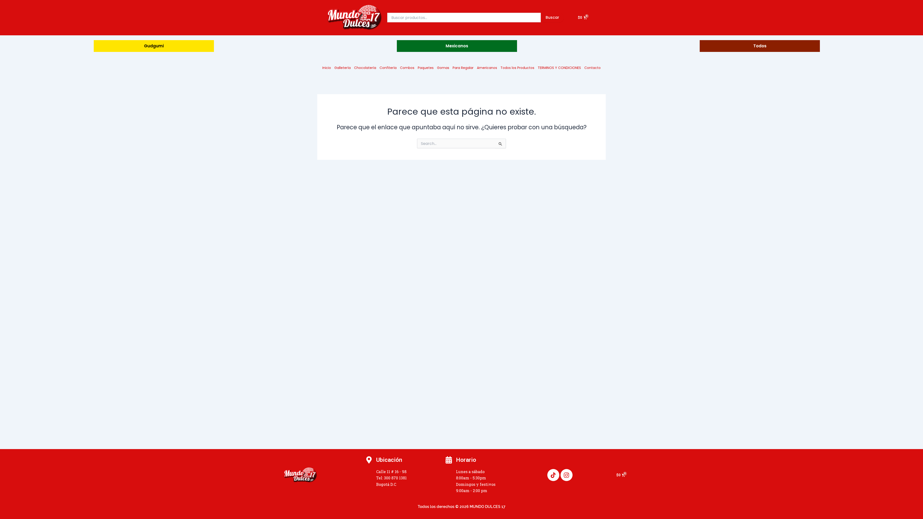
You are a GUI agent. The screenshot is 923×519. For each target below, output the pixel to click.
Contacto (592, 67)
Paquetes (426, 67)
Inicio (326, 67)
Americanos (487, 67)
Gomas (443, 67)
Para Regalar (463, 67)
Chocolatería (365, 67)
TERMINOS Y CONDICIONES (559, 67)
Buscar (552, 17)
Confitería (388, 67)
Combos (407, 67)
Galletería (342, 67)
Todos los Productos (517, 67)
